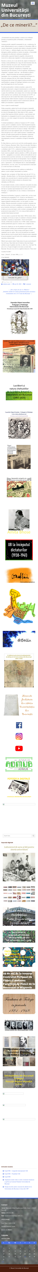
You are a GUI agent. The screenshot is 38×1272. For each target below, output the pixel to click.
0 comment (28, 284)
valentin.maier (6, 284)
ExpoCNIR (7, 1177)
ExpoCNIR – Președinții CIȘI (12, 1174)
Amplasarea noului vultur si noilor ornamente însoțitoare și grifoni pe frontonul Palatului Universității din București (19, 1182)
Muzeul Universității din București (16, 10)
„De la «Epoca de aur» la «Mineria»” (19, 289)
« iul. (2, 1262)
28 (25, 1256)
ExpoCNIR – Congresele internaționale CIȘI (16, 1171)
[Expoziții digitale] (19, 863)
